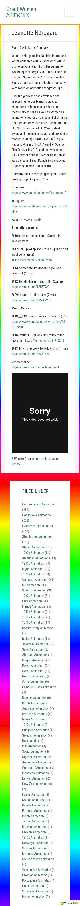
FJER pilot (18, 459)
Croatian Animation (34, 875)
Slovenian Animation (35, 891)
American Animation (35, 558)
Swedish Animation (34, 735)
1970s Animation (33, 574)
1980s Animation (33, 563)
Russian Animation (34, 698)
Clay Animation (32, 601)
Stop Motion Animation (37, 537)
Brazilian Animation (34, 714)
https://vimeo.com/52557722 (30, 287)
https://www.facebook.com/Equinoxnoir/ (39, 193)
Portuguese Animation (36, 880)
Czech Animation (33, 682)
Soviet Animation (33, 752)
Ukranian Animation (34, 827)
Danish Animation (33, 805)
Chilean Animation (34, 832)
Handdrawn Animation (36, 515)
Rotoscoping (30, 741)
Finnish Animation (33, 897)
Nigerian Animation (34, 757)
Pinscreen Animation (35, 773)
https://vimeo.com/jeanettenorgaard (35, 367)
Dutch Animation (33, 703)
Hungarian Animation (35, 730)
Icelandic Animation (35, 854)
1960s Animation (33, 596)
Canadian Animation (35, 580)
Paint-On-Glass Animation (39, 687)
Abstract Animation (35, 655)
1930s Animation (33, 623)
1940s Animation (33, 612)
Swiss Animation (33, 671)
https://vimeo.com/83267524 (30, 354)
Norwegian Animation (36, 843)
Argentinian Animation (36, 762)
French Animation (33, 606)
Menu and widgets (69, 16)
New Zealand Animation (37, 784)
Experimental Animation (37, 526)
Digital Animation (33, 569)
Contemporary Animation (38, 504)
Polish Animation (33, 666)
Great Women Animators (21, 12)
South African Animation (38, 859)
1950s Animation (33, 617)
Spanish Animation (34, 590)
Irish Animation (32, 746)
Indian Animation (33, 816)
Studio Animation (33, 547)
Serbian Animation (34, 848)
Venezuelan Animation (36, 870)
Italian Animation (33, 639)
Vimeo (16, 464)
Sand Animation (32, 649)
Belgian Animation (34, 660)
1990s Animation (33, 553)
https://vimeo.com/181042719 (44, 340)
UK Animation (31, 585)
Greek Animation (33, 886)
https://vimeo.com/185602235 (31, 300)
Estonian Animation (35, 811)
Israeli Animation (33, 719)
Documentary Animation (37, 628)
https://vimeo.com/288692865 (32, 260)
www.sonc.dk (32, 220)
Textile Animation (33, 821)
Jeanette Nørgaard (44, 459)
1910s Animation (33, 837)
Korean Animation (33, 800)
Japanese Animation (35, 644)
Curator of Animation (36, 768)
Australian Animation (35, 709)
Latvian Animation (34, 778)
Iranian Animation (33, 794)
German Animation (34, 676)
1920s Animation (33, 725)
